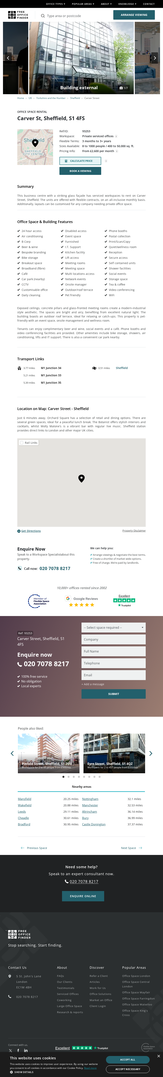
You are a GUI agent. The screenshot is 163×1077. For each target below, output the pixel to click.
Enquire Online (83, 896)
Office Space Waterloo (137, 1004)
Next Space (129, 848)
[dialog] (81, 1064)
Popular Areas (134, 967)
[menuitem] (73, 976)
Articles (95, 982)
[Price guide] (116, 151)
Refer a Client (99, 976)
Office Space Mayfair (136, 992)
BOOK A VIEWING (80, 171)
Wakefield (24, 805)
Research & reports (70, 1012)
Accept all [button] (127, 1059)
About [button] (105, 3)
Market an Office (101, 1000)
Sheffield (75, 98)
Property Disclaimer (134, 530)
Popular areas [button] (82, 3)
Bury (85, 818)
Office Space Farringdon (138, 998)
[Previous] (12, 58)
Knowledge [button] (126, 3)
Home (20, 98)
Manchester (90, 805)
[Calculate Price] (106, 161)
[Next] (151, 58)
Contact (149, 3)
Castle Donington (94, 824)
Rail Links (31, 443)
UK (30, 98)
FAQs (60, 976)
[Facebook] (18, 1050)
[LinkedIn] (26, 1050)
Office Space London (136, 976)
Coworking (64, 1000)
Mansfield (24, 799)
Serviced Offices (68, 994)
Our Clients (64, 982)
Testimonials (65, 988)
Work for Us (98, 988)
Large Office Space (69, 1006)
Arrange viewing (134, 15)
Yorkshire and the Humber (51, 98)
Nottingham (90, 799)
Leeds (22, 811)
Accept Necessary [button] (127, 1069)
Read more (90, 1068)
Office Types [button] (54, 3)
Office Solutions (100, 994)
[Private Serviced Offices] (116, 136)
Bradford (24, 824)
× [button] (158, 1056)
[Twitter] (10, 1050)
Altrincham (89, 811)
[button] (56, 1072)
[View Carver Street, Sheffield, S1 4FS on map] (35, 148)
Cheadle (23, 818)
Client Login (98, 1006)
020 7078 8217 (55, 568)
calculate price (81, 161)
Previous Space (36, 848)
